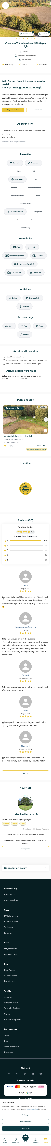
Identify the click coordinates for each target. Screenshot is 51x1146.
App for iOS (9, 894)
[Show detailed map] (25, 488)
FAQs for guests (11, 915)
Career (7, 1013)
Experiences (9, 981)
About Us (8, 996)
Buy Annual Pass (13, 110)
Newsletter (9, 1052)
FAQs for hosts (10, 948)
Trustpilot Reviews (12, 1008)
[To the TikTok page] (25, 1073)
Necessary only (25, 1121)
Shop (6, 1035)
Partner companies (12, 1019)
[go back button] (5, 5)
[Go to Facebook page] (9, 1073)
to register (8, 933)
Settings (25, 1115)
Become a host (10, 954)
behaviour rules (11, 921)
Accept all (25, 1128)
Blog (6, 1041)
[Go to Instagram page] (17, 1073)
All (24, 773)
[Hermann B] (25, 803)
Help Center (9, 970)
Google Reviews (11, 1002)
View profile (25, 849)
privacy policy (32, 1109)
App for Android (11, 900)
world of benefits (11, 1046)
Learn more (38, 110)
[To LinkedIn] (32, 1073)
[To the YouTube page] (40, 1073)
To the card (9, 927)
